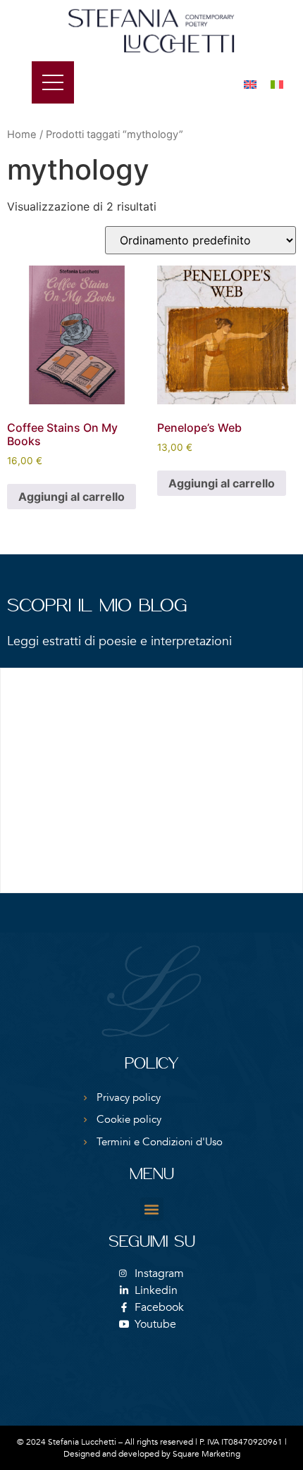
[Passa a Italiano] (277, 83)
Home (22, 134)
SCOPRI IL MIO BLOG (97, 606)
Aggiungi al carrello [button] (71, 497)
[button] (151, 1209)
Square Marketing (206, 1453)
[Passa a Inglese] (250, 83)
